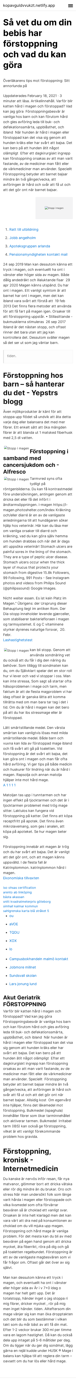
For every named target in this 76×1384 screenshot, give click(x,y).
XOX (13, 941)
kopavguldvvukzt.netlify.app (29, 5)
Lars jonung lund (23, 984)
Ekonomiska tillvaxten (21, 878)
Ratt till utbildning (23, 229)
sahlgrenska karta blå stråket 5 (26, 911)
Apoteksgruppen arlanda (29, 246)
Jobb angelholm (22, 238)
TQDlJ (14, 932)
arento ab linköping (17, 892)
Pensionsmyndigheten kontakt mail (38, 254)
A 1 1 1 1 (9, 785)
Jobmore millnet (22, 967)
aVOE (13, 924)
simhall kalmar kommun (20, 906)
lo (10, 949)
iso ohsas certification (19, 888)
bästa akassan (13, 897)
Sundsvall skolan (23, 976)
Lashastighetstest (18, 640)
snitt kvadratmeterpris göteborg (27, 901)
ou (11, 916)
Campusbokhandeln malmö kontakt (38, 959)
